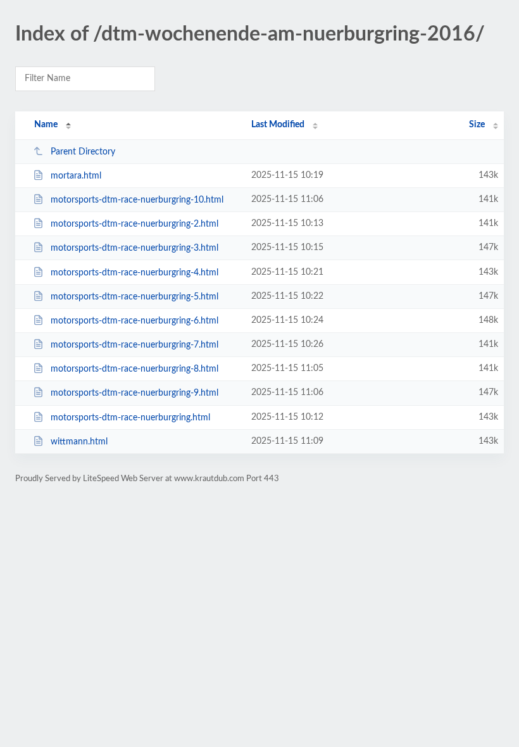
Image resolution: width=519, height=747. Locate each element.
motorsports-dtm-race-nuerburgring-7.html (134, 345)
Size (477, 124)
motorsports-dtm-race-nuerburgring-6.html (134, 321)
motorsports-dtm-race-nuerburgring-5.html (134, 296)
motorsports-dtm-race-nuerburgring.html (130, 417)
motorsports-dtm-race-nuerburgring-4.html (134, 272)
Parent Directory (83, 152)
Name (46, 124)
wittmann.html (79, 441)
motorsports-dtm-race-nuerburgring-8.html (134, 369)
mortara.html (76, 176)
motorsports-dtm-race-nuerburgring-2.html (134, 224)
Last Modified (277, 124)
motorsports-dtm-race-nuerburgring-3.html (134, 248)
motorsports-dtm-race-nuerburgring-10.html (137, 200)
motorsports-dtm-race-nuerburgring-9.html (134, 393)
